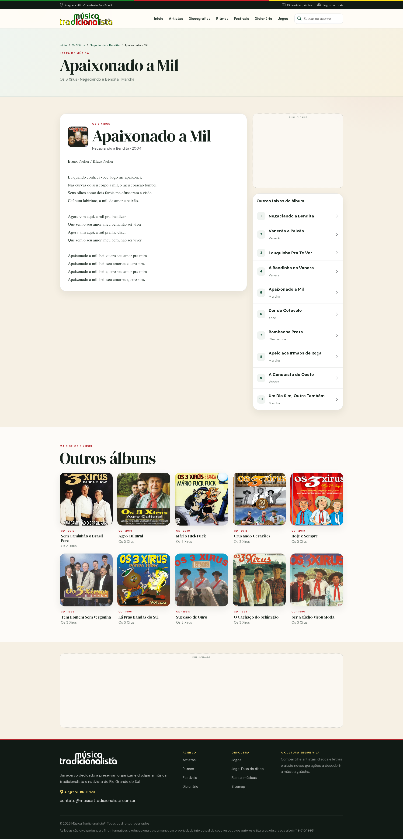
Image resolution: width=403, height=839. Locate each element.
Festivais (241, 18)
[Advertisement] (298, 153)
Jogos (283, 18)
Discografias (199, 18)
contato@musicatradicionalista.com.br (98, 800)
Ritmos (222, 18)
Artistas (176, 18)
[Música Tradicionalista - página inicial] (86, 18)
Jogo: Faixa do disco (248, 769)
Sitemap (238, 786)
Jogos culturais (332, 5)
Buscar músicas (244, 777)
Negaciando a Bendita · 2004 (117, 148)
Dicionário (263, 18)
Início (158, 18)
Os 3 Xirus (78, 45)
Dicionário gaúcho (299, 5)
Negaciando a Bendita (105, 45)
